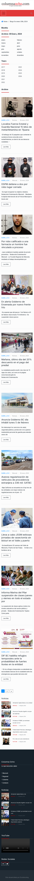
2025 (20, 73)
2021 (3, 79)
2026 (20, 76)
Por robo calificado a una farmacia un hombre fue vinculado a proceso (14, 244)
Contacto (5, 783)
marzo (3, 43)
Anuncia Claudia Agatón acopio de (21, 802)
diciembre (20, 55)
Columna (5, 779)
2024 (20, 70)
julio (2, 49)
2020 (3, 76)
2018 (3, 70)
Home (5, 21)
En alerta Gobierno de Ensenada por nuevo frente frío (16, 304)
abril (18, 43)
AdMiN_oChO (5, 120)
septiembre (5, 52)
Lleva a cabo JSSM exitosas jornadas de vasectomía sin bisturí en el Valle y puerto (16, 537)
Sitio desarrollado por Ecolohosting (17, 877)
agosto (19, 49)
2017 (3, 67)
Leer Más (6, 147)
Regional (5, 776)
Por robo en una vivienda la (21, 739)
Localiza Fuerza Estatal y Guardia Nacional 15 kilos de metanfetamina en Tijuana (16, 127)
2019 (3, 73)
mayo (3, 46)
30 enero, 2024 (24, 120)
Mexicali (14, 180)
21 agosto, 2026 (22, 705)
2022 (3, 82)
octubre (19, 52)
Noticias (14, 120)
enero (3, 40)
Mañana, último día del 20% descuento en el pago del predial (16, 362)
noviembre (4, 55)
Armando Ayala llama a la (18, 794)
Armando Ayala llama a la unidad (22, 703)
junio (18, 46)
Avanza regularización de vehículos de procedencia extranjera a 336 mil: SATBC (16, 480)
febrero (19, 40)
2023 (20, 67)
